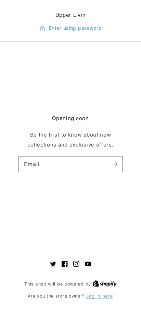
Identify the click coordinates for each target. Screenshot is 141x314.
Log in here (99, 296)
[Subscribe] (114, 164)
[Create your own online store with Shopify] (105, 284)
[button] (70, 28)
